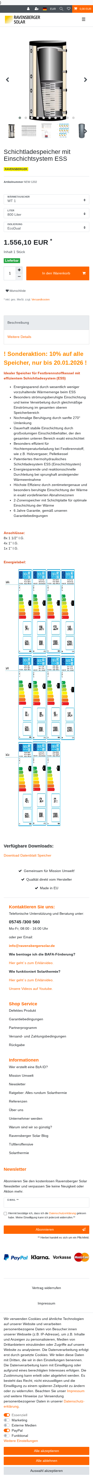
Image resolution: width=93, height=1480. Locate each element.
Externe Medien (24, 1425)
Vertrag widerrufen (46, 1288)
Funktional (20, 1436)
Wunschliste (17, 291)
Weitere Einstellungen (21, 1441)
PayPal (17, 1430)
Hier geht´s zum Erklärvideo (31, 963)
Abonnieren (45, 1229)
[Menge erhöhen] (19, 270)
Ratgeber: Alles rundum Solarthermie (38, 1093)
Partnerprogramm (23, 1028)
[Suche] (61, 9)
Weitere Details (19, 337)
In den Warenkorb (56, 273)
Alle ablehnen (46, 1461)
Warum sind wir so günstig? (30, 1127)
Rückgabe (17, 1045)
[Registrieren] (37, 9)
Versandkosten (40, 299)
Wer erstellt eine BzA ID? (28, 1067)
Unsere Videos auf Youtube (30, 989)
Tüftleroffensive (21, 1144)
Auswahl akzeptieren (46, 1471)
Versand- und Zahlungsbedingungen (37, 1036)
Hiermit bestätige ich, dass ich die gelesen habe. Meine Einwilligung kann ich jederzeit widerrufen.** (47, 1215)
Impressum (46, 1303)
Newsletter (17, 1084)
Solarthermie (19, 1153)
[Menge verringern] (19, 276)
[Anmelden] (28, 9)
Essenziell (19, 1415)
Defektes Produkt (22, 1010)
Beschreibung (18, 322)
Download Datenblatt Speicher (27, 855)
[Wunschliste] (68, 9)
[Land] (44, 9)
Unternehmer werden (25, 1118)
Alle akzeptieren (46, 1451)
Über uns (16, 1110)
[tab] (46, 322)
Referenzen (18, 1101)
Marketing (19, 1420)
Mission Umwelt (21, 1075)
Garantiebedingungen (26, 1019)
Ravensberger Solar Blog (28, 1136)
